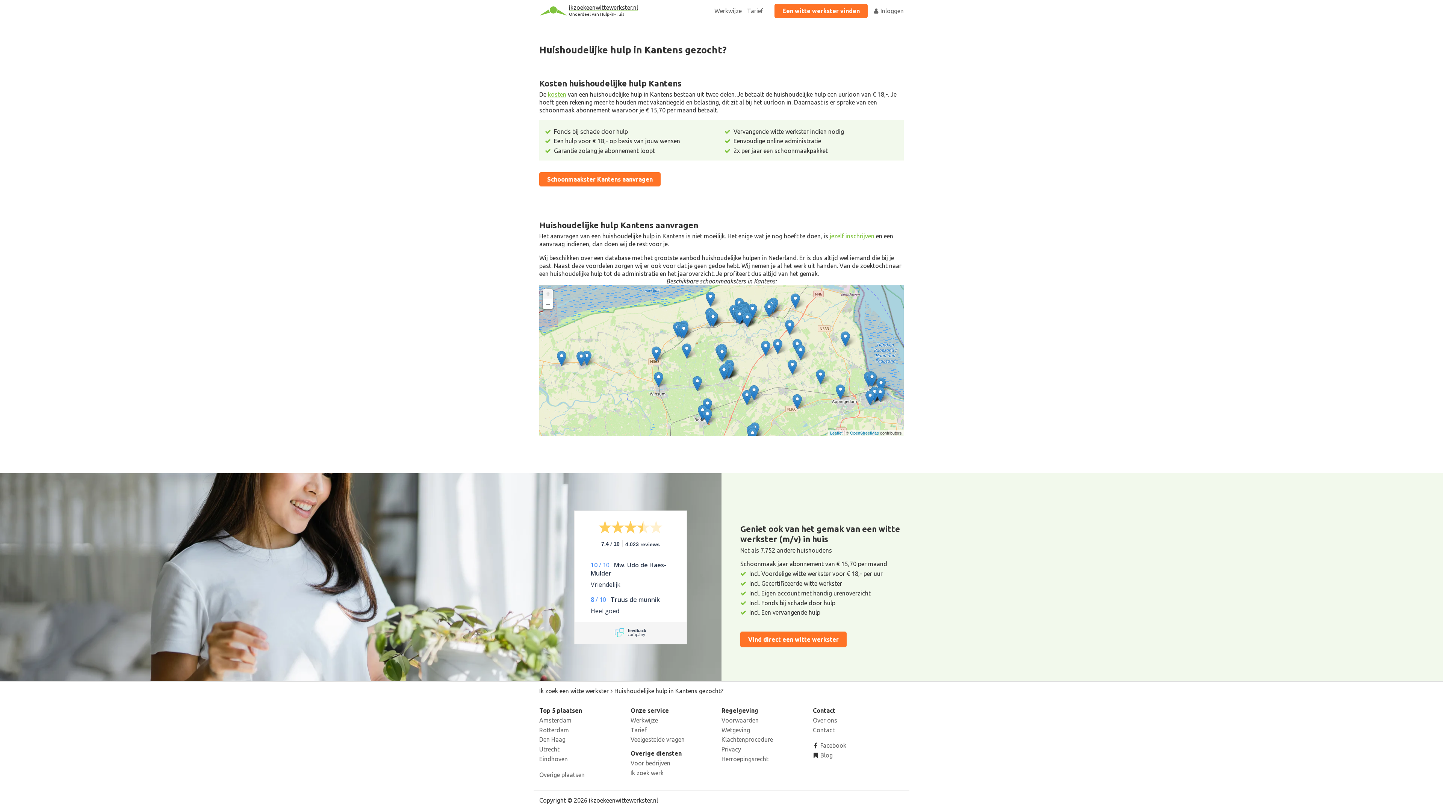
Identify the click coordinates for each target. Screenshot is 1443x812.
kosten (557, 94)
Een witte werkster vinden (821, 11)
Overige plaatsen (562, 774)
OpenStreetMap (864, 433)
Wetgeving (736, 730)
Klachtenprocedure (747, 739)
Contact (824, 730)
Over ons (825, 720)
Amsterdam (555, 720)
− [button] (548, 304)
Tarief (755, 11)
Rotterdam (554, 730)
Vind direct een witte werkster (793, 639)
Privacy (731, 749)
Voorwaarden (740, 720)
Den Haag (552, 739)
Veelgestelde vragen (658, 739)
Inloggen (891, 11)
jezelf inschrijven (852, 236)
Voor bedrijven (650, 763)
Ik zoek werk (647, 773)
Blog (826, 755)
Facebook (832, 745)
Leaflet (836, 433)
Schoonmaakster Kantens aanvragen (600, 179)
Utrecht (549, 749)
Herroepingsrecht (745, 759)
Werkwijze (728, 11)
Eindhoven (553, 759)
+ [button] (548, 294)
